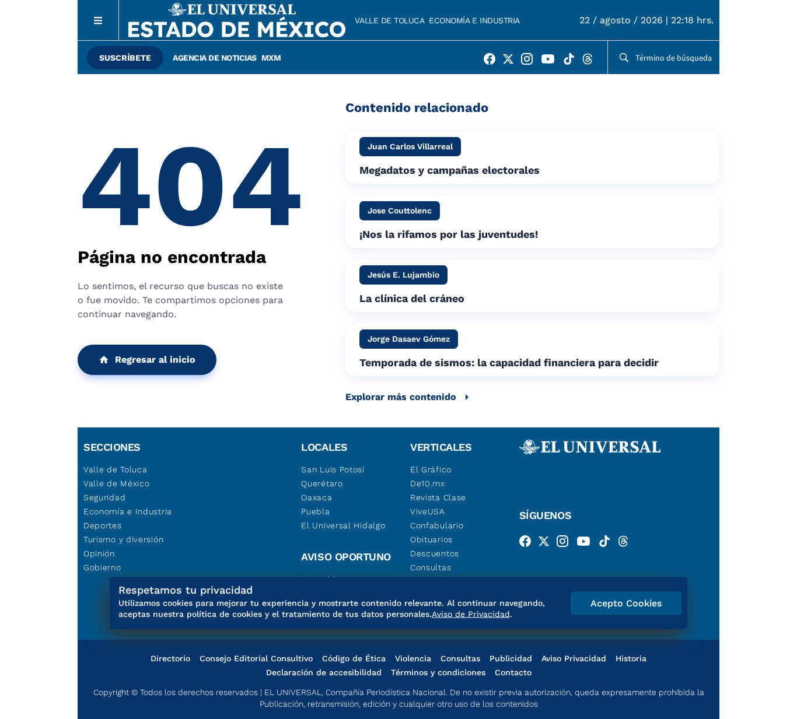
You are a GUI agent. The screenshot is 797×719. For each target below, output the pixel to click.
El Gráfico (431, 469)
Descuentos (434, 553)
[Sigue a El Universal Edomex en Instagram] (530, 61)
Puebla (315, 511)
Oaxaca (316, 497)
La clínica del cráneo (411, 298)
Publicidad (511, 658)
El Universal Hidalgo (343, 525)
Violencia (413, 658)
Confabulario (436, 525)
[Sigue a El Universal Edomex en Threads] (591, 61)
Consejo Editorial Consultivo (256, 658)
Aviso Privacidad (573, 658)
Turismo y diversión (123, 539)
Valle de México (116, 483)
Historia (631, 658)
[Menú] (98, 20)
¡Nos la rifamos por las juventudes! (448, 234)
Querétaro (321, 483)
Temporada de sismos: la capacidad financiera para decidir (509, 362)
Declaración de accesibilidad (324, 672)
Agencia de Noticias (215, 57)
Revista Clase (438, 497)
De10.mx (427, 483)
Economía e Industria (474, 20)
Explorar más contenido (400, 396)
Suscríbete (125, 57)
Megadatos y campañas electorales (449, 170)
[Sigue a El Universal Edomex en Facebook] (493, 61)
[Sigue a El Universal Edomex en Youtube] (551, 61)
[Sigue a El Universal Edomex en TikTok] (572, 61)
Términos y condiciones (438, 672)
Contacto (513, 672)
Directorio (170, 658)
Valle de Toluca (389, 20)
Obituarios (431, 539)
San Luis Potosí (333, 469)
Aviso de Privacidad (471, 614)
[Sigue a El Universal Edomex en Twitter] (511, 61)
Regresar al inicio (155, 359)
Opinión (99, 553)
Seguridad (104, 497)
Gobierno (102, 567)
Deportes (102, 525)
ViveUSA (427, 511)
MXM (271, 57)
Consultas (430, 567)
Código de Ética (354, 658)
